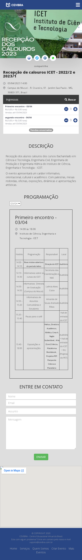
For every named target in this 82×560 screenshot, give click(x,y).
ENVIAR (41, 457)
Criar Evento (58, 548)
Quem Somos (40, 548)
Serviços (25, 548)
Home (13, 548)
